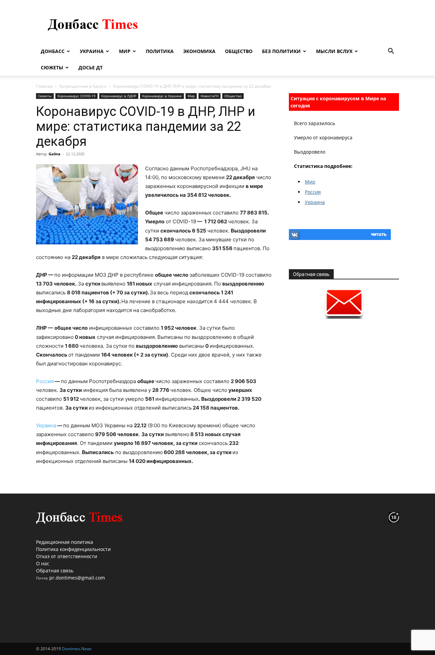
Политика (160, 51)
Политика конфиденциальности (73, 549)
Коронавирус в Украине (162, 95)
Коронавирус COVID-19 (76, 95)
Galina (54, 153)
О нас (42, 563)
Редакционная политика (64, 542)
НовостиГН (210, 95)
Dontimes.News (77, 649)
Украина (92, 51)
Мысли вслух (334, 51)
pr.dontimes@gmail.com (77, 577)
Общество (239, 51)
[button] (391, 52)
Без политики (281, 51)
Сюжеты (52, 67)
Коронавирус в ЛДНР (118, 95)
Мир (124, 51)
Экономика (199, 51)
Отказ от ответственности (66, 556)
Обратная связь (54, 570)
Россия (45, 381)
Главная (44, 86)
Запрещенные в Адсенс (83, 86)
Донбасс (53, 51)
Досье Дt (91, 67)
